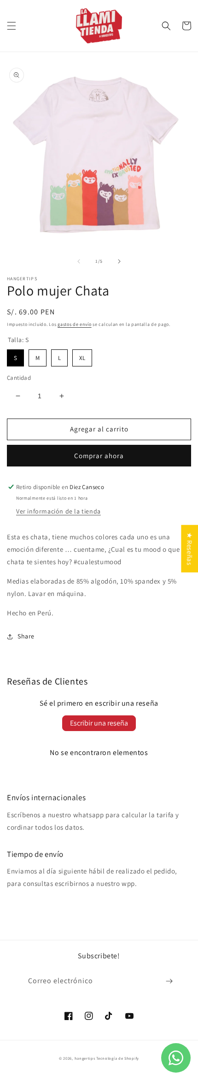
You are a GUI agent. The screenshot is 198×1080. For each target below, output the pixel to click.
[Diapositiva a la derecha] (119, 261)
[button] (11, 26)
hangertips (85, 1058)
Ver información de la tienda (58, 511)
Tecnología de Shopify (117, 1058)
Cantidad (19, 378)
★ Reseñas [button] (189, 548)
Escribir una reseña (99, 723)
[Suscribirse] (169, 981)
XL (82, 355)
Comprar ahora (99, 455)
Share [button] (26, 636)
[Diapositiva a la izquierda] (79, 261)
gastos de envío (75, 324)
